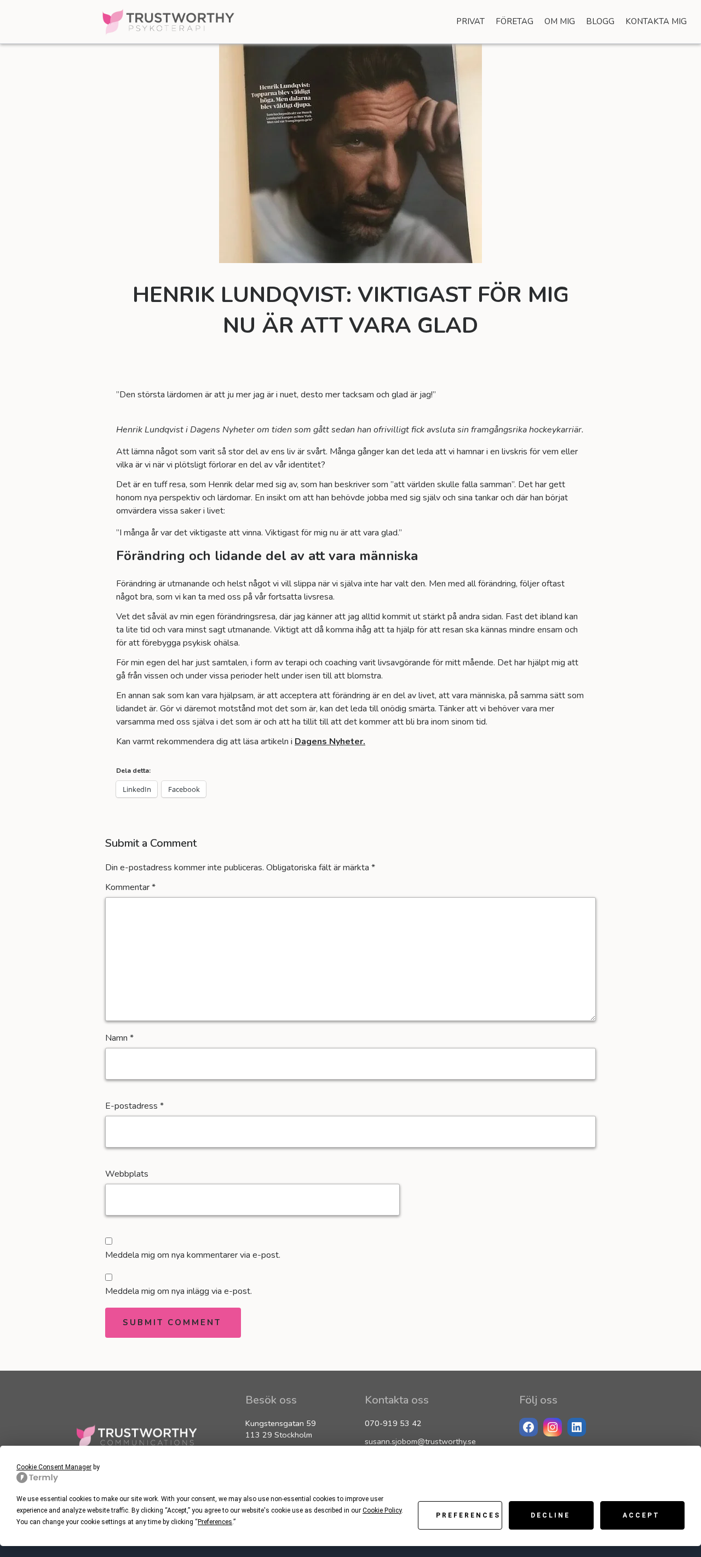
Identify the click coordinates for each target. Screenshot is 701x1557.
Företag (514, 21)
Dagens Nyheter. (330, 741)
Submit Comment (172, 1322)
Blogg (600, 21)
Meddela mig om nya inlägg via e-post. (178, 1291)
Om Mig (559, 21)
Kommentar (130, 887)
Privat (470, 21)
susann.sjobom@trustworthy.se (420, 1441)
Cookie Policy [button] (382, 1510)
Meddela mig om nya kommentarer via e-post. (192, 1255)
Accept (641, 1515)
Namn (119, 1038)
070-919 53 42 (393, 1423)
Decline (550, 1515)
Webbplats (126, 1174)
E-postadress (134, 1106)
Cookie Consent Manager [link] (53, 1467)
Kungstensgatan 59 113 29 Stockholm (280, 1429)
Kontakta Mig (656, 21)
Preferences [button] (215, 1522)
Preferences (468, 1515)
